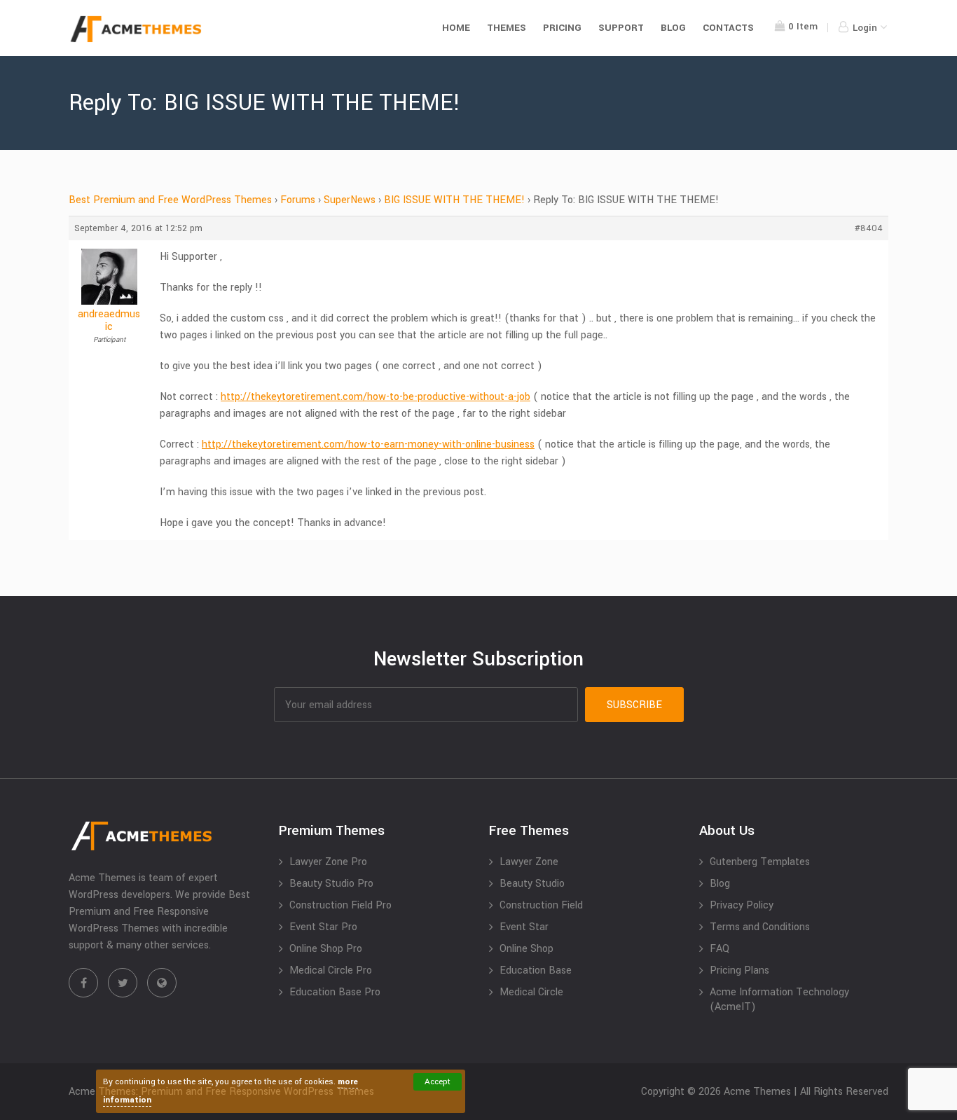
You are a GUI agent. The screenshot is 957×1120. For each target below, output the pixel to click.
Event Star (524, 927)
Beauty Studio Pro (331, 883)
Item (803, 26)
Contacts (728, 27)
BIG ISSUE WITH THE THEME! (454, 200)
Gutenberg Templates (760, 862)
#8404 (869, 228)
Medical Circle (531, 992)
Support (621, 27)
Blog (673, 27)
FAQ (719, 948)
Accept (437, 1082)
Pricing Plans (739, 970)
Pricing (562, 27)
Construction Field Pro (340, 905)
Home (456, 27)
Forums (297, 200)
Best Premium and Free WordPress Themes (170, 200)
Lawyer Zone (529, 862)
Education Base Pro (334, 992)
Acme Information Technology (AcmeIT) (779, 999)
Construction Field (541, 905)
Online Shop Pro (325, 948)
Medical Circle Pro (330, 970)
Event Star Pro (323, 927)
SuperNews (350, 200)
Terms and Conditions (760, 927)
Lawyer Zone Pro (328, 862)
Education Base (536, 970)
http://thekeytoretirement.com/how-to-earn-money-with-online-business (368, 444)
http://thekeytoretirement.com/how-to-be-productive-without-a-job (375, 396)
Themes (506, 27)
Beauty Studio (532, 883)
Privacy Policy (741, 905)
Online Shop (526, 948)
